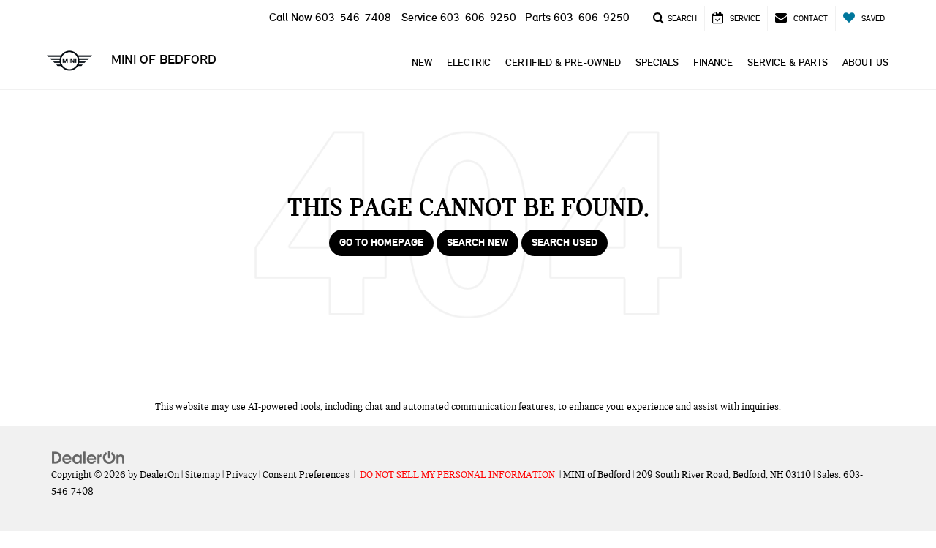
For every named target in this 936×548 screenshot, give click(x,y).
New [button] (422, 62)
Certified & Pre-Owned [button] (563, 62)
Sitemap (202, 475)
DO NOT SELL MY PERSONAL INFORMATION (457, 475)
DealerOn (159, 475)
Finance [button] (713, 62)
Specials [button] (657, 62)
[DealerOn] (88, 457)
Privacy (241, 475)
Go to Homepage (381, 242)
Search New (477, 242)
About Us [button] (865, 62)
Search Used (564, 242)
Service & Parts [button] (787, 62)
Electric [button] (469, 62)
